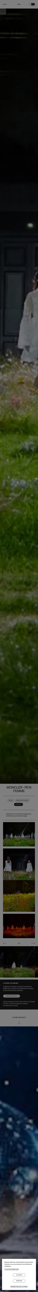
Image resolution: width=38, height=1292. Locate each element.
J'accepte (19, 1275)
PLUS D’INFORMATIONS (11, 1269)
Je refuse (19, 1281)
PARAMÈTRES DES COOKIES (19, 1286)
